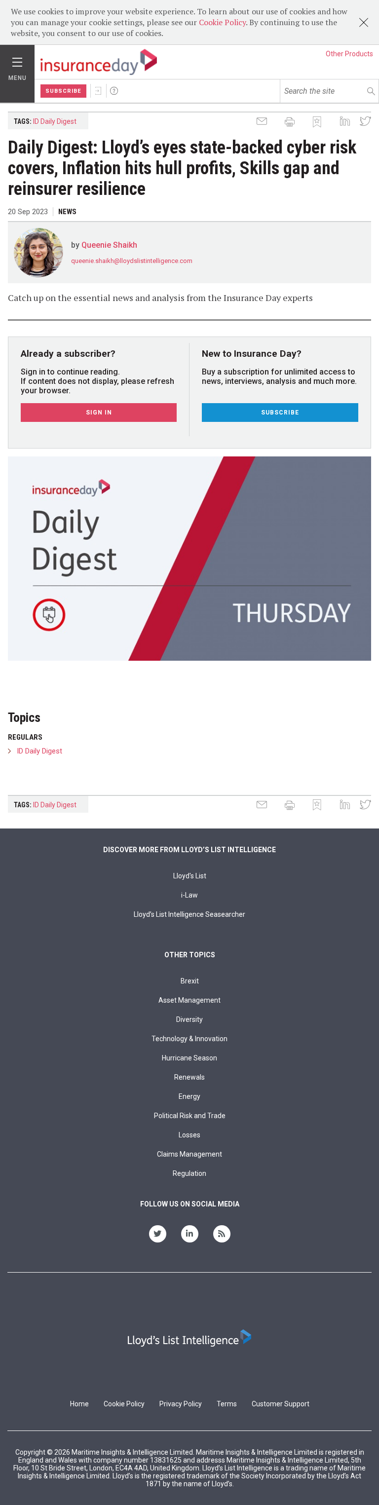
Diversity (189, 1019)
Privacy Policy (180, 1404)
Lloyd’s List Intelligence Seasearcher (189, 914)
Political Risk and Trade (190, 1116)
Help (114, 91)
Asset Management (189, 1000)
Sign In (98, 91)
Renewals (189, 1077)
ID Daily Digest (54, 121)
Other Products (349, 54)
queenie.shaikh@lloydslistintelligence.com (131, 260)
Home (79, 1404)
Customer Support (280, 1404)
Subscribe (63, 91)
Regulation (189, 1173)
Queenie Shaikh (109, 245)
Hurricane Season (189, 1058)
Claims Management (189, 1154)
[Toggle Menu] (17, 60)
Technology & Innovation (189, 1039)
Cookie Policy (222, 22)
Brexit (190, 981)
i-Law (189, 895)
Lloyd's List (189, 876)
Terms (227, 1404)
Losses (189, 1135)
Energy (189, 1096)
